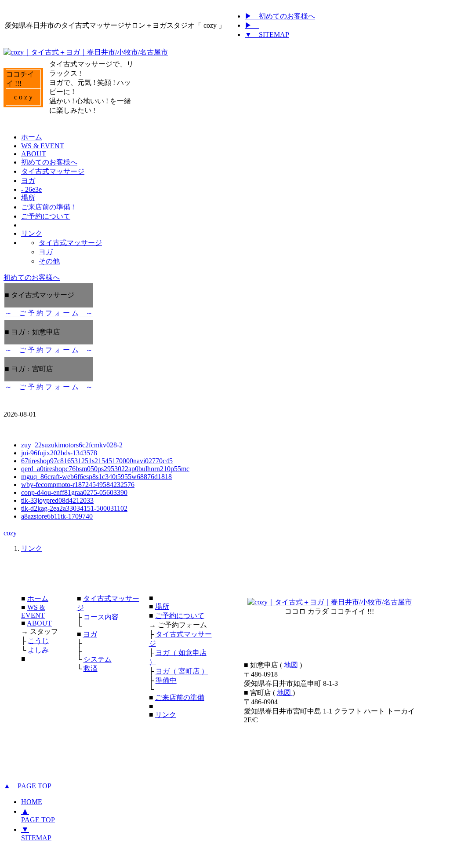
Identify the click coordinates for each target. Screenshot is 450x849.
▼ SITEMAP (267, 34)
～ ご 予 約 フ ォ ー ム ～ (49, 313)
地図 (292, 665)
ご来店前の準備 (179, 697)
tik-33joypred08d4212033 (57, 500)
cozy (10, 533)
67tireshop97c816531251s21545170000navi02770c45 (97, 461)
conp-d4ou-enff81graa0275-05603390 (74, 492)
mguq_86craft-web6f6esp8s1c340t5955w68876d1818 (96, 476)
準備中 (166, 680)
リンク (31, 548)
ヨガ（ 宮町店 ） (182, 671)
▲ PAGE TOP (27, 786)
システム (97, 659)
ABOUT (39, 623)
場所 (162, 606)
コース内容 (101, 617)
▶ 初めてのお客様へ (280, 16)
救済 (90, 668)
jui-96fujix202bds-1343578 (59, 453)
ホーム (37, 598)
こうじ (38, 640)
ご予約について (179, 615)
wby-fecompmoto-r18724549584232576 (77, 484)
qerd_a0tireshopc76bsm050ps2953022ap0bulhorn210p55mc (105, 468)
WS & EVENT (33, 611)
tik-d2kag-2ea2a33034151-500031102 (74, 508)
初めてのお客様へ (32, 277)
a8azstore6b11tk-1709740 (57, 516)
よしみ (38, 650)
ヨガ (90, 634)
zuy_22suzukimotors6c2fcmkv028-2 (72, 445)
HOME (31, 801)
